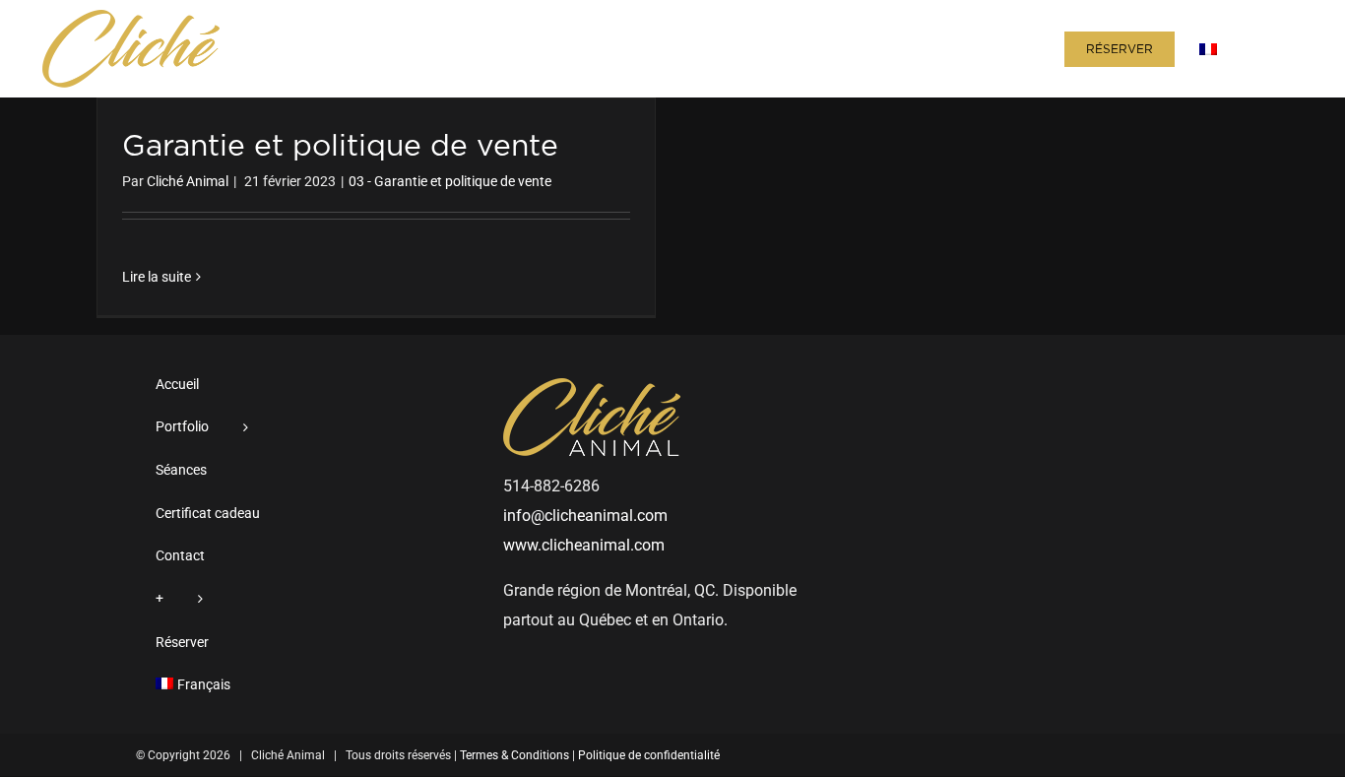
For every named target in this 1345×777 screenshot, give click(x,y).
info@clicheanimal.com (585, 515)
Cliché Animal (187, 181)
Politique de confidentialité (649, 755)
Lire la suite (156, 277)
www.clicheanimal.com (584, 545)
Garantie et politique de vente (340, 147)
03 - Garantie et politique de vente (450, 181)
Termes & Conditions (514, 755)
